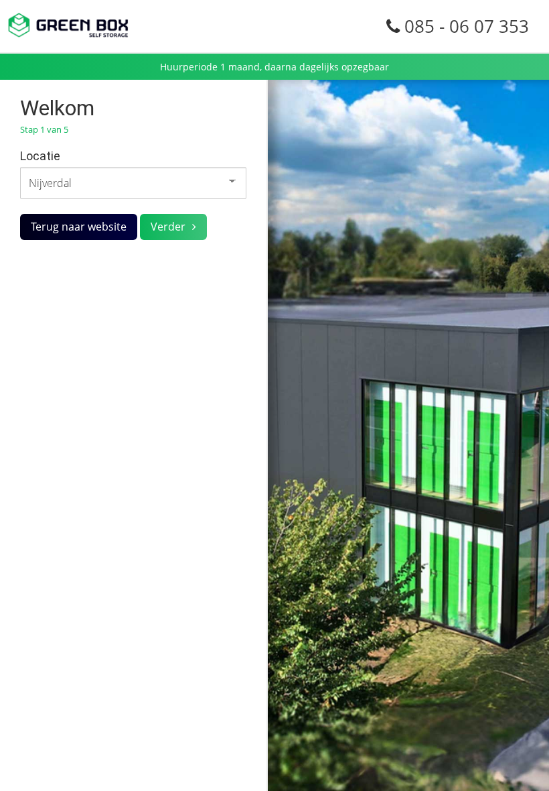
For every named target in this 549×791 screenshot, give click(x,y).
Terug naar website (79, 226)
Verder (168, 226)
